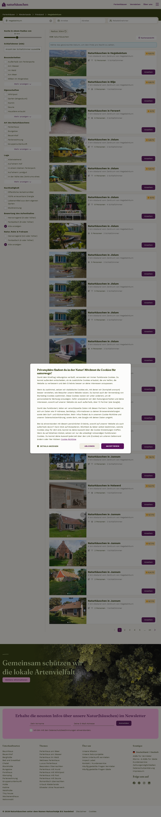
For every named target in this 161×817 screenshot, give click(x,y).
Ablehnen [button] (89, 446)
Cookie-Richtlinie (68, 439)
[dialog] (80, 408)
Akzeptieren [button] (112, 446)
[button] (47, 446)
